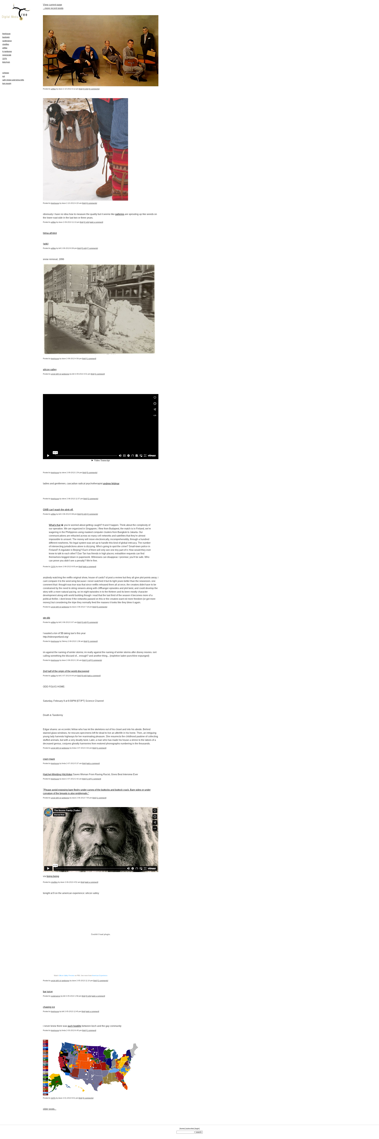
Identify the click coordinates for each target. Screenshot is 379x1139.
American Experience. (100, 975)
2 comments (93, 499)
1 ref (88, 660)
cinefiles (54, 882)
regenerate (6, 55)
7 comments (92, 248)
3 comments (94, 89)
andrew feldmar (111, 483)
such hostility (74, 1026)
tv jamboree (7, 51)
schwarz (5, 73)
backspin (6, 37)
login (197, 1129)
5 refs (84, 248)
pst (3, 76)
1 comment (91, 359)
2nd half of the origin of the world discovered (66, 671)
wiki (46, 244)
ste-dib (46, 618)
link (80, 89)
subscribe (190, 1129)
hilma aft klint (50, 233)
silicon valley (50, 369)
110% (53, 567)
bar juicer (48, 991)
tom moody (6, 83)
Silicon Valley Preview (66, 975)
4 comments (92, 203)
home (182, 1129)
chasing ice (49, 1007)
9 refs (84, 676)
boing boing (53, 876)
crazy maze (49, 759)
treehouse (55, 203)
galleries (119, 214)
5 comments (92, 473)
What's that (54, 525)
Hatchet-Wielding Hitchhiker (57, 774)
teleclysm (6, 62)
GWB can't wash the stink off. (58, 509)
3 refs (85, 89)
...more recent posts (53, 8)
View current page (52, 4)
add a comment (96, 222)
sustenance (55, 996)
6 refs (84, 514)
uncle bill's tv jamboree (60, 374)
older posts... (49, 1109)
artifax (53, 89)
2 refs (86, 222)
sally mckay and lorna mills (13, 80)
